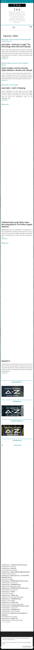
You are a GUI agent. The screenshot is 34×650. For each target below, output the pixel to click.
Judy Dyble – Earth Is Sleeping (13, 88)
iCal (9, 622)
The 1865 (14, 570)
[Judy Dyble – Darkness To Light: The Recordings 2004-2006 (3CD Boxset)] (17, 40)
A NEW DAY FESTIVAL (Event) (19, 565)
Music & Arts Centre (17, 620)
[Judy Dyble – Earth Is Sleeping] (17, 85)
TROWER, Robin (15, 609)
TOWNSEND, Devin (15, 584)
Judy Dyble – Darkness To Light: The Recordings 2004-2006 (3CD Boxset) (16, 45)
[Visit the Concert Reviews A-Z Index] (13, 425)
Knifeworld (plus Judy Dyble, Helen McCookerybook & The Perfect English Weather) (17, 224)
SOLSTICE (13, 568)
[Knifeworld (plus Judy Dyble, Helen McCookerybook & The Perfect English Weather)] (17, 162)
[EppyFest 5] (17, 300)
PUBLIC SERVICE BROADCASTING (20, 572)
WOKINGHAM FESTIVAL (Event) (19, 581)
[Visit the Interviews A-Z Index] (13, 406)
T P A (17, 9)
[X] (17, 632)
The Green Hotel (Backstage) (15, 597)
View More (6, 58)
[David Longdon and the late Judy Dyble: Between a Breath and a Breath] (17, 64)
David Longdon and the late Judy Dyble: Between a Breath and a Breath (17, 69)
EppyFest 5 (6, 361)
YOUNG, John (14, 595)
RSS (7, 622)
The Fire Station (15, 611)
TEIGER (13, 591)
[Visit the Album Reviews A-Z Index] (13, 386)
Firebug (11, 593)
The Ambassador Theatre (14, 586)
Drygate (11, 579)
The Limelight (11, 600)
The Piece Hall (11, 573)
